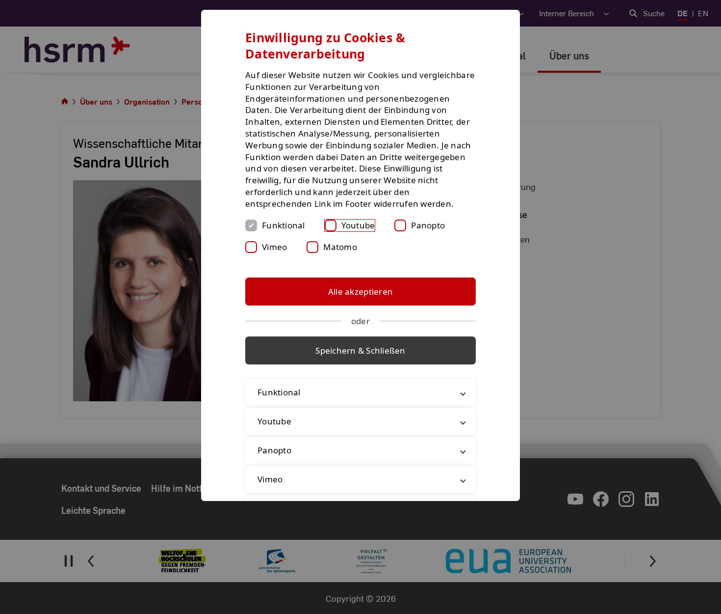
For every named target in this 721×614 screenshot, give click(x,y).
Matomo (340, 246)
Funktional (283, 225)
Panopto (428, 225)
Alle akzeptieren (360, 291)
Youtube (358, 225)
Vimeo (274, 246)
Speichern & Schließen (360, 350)
